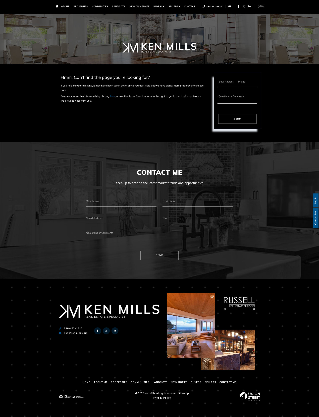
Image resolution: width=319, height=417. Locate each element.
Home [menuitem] (57, 6)
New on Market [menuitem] (139, 7)
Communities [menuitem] (100, 7)
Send (237, 119)
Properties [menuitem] (81, 7)
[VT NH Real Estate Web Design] (250, 396)
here (112, 96)
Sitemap (183, 393)
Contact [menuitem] (189, 7)
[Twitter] (244, 6)
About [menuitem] (65, 7)
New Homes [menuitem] (179, 382)
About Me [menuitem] (101, 382)
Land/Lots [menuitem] (118, 7)
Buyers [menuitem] (158, 7)
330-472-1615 (214, 6)
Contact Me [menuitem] (227, 382)
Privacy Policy (162, 398)
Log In (316, 200)
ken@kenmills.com (75, 333)
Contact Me (316, 218)
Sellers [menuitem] (173, 7)
